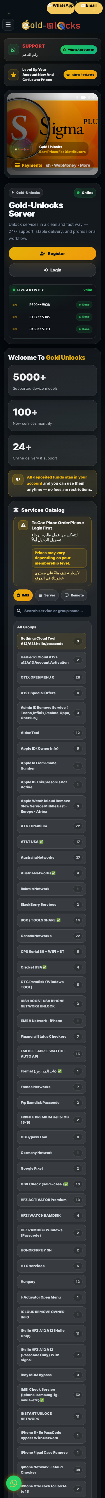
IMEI (25, 595)
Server (49, 595)
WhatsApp (63, 5)
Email (91, 5)
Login (55, 270)
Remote (77, 595)
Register (56, 253)
